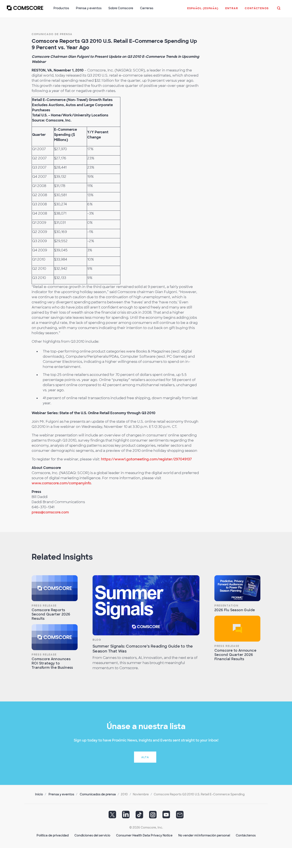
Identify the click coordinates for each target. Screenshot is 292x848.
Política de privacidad (53, 835)
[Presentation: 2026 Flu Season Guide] (237, 588)
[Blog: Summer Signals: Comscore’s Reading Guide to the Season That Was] (146, 605)
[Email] (180, 816)
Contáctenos (246, 835)
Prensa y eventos (61, 794)
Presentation (226, 605)
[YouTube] (166, 816)
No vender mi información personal (204, 835)
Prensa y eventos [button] (89, 8)
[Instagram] (153, 816)
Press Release (44, 605)
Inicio (39, 794)
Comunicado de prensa (52, 34)
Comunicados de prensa (98, 794)
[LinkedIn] (126, 816)
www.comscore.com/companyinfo (61, 483)
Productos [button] (61, 8)
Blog (97, 640)
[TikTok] (139, 816)
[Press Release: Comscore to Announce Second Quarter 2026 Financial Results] (237, 629)
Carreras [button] (146, 8)
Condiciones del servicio (92, 835)
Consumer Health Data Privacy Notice (144, 835)
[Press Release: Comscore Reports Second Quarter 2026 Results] (55, 588)
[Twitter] (112, 816)
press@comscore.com (50, 512)
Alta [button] (145, 757)
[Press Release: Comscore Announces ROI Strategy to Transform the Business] (55, 637)
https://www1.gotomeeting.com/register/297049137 (146, 459)
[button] (203, 10)
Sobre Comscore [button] (120, 8)
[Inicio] (25, 10)
